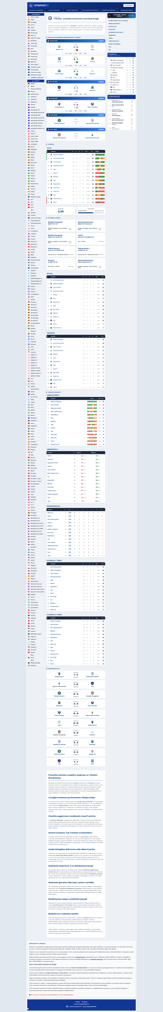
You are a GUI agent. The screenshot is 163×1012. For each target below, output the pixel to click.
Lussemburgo (34, 444)
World (32, 655)
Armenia (33, 104)
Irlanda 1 (33, 383)
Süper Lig (33, 35)
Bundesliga (33, 22)
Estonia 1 (33, 262)
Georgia (33, 299)
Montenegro (34, 468)
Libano (32, 439)
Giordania (33, 333)
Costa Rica (33, 233)
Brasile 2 (33, 175)
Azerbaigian (34, 144)
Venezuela (33, 649)
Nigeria (32, 470)
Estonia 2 (33, 265)
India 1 (32, 347)
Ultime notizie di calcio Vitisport (118, 20)
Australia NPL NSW (35, 115)
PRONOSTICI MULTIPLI (114, 23)
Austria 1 (33, 131)
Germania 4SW (34, 318)
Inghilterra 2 (34, 357)
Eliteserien (33, 61)
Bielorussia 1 (34, 162)
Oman (32, 494)
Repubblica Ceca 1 (35, 518)
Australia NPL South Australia (37, 120)
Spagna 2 (33, 578)
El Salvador (33, 257)
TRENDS (111, 38)
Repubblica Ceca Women (37, 534)
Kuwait (32, 431)
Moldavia (33, 465)
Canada (32, 191)
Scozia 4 (33, 557)
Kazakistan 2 (34, 420)
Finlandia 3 (33, 275)
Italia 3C (33, 415)
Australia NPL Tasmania (36, 123)
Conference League (36, 72)
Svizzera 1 (33, 610)
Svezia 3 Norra (34, 602)
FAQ (110, 50)
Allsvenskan (34, 59)
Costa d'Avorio (34, 231)
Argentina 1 (34, 96)
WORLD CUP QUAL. (35, 663)
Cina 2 (32, 207)
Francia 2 (33, 289)
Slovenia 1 (33, 573)
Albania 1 (33, 83)
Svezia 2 (33, 599)
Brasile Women (34, 183)
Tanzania (33, 615)
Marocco (33, 457)
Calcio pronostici (54, 10)
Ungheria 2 (33, 639)
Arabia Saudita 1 (35, 94)
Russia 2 (33, 544)
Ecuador (33, 249)
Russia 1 (33, 541)
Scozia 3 (33, 555)
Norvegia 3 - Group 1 (36, 478)
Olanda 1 (33, 486)
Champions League (35, 67)
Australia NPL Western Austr (37, 128)
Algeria (32, 86)
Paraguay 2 (33, 499)
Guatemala (33, 341)
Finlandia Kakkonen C (36, 283)
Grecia (32, 336)
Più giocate (112, 29)
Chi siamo (84, 1002)
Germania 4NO (34, 315)
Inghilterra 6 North (35, 368)
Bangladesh (34, 149)
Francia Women (34, 294)
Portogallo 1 (34, 512)
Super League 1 (35, 64)
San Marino (33, 547)
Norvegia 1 (33, 473)
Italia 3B (33, 412)
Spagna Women (35, 581)
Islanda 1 (33, 391)
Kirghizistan (34, 426)
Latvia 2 (33, 436)
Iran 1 (32, 378)
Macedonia (33, 447)
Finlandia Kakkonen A (36, 278)
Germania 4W (34, 320)
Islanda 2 (33, 394)
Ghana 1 (33, 326)
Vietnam (33, 652)
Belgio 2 (33, 157)
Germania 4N (34, 312)
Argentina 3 (34, 102)
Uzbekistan (33, 647)
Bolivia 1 (33, 165)
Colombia (33, 212)
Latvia (32, 433)
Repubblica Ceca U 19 (36, 531)
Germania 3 (34, 307)
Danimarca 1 (34, 241)
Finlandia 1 (33, 270)
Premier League (35, 17)
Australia (33, 107)
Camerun (33, 189)
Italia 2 (32, 407)
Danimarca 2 (34, 244)
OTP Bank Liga (34, 54)
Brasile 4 (33, 181)
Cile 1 (32, 199)
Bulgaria (33, 186)
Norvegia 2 (33, 476)
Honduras (33, 344)
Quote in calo (113, 26)
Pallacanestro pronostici (90, 10)
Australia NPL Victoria (36, 125)
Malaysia (33, 449)
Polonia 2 (33, 510)
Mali (32, 452)
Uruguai (33, 642)
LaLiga (32, 19)
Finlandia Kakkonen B (36, 281)
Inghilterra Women (35, 376)
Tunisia (32, 620)
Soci (110, 47)
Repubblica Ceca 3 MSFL (37, 528)
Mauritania (33, 460)
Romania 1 (33, 536)
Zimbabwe (33, 665)
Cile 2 (32, 202)
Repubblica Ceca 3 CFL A (37, 523)
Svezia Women (34, 607)
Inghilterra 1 (34, 354)
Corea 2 (33, 228)
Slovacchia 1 (34, 568)
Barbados (33, 152)
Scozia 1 (33, 549)
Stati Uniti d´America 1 (36, 584)
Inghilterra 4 (34, 362)
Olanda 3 (33, 491)
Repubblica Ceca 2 (35, 520)
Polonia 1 (33, 507)
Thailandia (33, 618)
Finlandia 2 (33, 273)
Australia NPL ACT (35, 110)
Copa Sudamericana (36, 223)
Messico (33, 462)
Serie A (32, 25)
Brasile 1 (33, 173)
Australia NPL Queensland (37, 117)
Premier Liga (34, 56)
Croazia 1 (33, 236)
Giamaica (33, 328)
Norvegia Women (35, 484)
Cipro (32, 210)
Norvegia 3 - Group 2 (36, 481)
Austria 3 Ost (34, 139)
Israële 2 (33, 402)
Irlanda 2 (33, 386)
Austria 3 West (34, 141)
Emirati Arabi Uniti (35, 260)
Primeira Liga (34, 32)
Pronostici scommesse (36, 10)
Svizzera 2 (33, 613)
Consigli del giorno (127, 10)
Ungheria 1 (33, 636)
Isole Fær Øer (34, 397)
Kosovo (33, 428)
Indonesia (33, 352)
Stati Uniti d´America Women (37, 591)
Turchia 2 (33, 626)
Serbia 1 (33, 560)
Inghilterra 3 (34, 360)
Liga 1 (32, 48)
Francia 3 (33, 291)
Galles (32, 297)
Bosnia (32, 168)
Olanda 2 (33, 489)
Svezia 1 (33, 597)
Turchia (32, 623)
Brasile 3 (33, 178)
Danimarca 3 (34, 247)
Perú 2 (32, 505)
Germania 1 (33, 302)
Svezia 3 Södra (34, 605)
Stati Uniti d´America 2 (36, 586)
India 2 (32, 349)
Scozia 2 (33, 552)
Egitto (32, 254)
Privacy (78, 1002)
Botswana (33, 170)
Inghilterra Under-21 (36, 373)
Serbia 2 (33, 563)
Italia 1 (32, 405)
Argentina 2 (34, 99)
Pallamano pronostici (108, 10)
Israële (32, 399)
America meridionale (36, 89)
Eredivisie (33, 30)
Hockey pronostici (72, 10)
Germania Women (35, 323)
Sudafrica (33, 594)
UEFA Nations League (36, 75)
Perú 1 (32, 502)
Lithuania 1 (33, 441)
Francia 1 (33, 286)
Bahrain (33, 146)
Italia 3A (33, 410)
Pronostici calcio (80, 957)
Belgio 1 (33, 154)
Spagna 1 (33, 576)
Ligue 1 (32, 27)
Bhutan (32, 160)
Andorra (33, 91)
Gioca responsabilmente (89, 1006)
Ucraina (33, 628)
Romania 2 (33, 539)
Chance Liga (34, 43)
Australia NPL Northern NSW (37, 112)
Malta (32, 455)
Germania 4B (34, 310)
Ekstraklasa (33, 40)
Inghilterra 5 (34, 365)
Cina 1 (32, 204)
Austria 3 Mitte (34, 136)
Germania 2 (34, 304)
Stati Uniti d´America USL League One (37, 589)
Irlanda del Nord (35, 389)
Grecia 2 (33, 339)
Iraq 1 (32, 381)
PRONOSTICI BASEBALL (115, 44)
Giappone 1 (33, 331)
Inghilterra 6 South (35, 370)
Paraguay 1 (33, 497)
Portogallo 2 (34, 515)
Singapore (33, 565)
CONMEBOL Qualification (37, 77)
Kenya (32, 423)
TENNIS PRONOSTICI (114, 41)
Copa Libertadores (35, 220)
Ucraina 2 (33, 631)
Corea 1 (33, 225)
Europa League (34, 69)
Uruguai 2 (33, 644)
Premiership (34, 46)
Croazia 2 (33, 239)
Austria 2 (33, 133)
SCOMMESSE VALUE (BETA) (116, 32)
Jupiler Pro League (35, 38)
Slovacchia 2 (34, 570)
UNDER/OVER (112, 35)
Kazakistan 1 (34, 418)
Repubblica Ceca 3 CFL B (37, 526)
